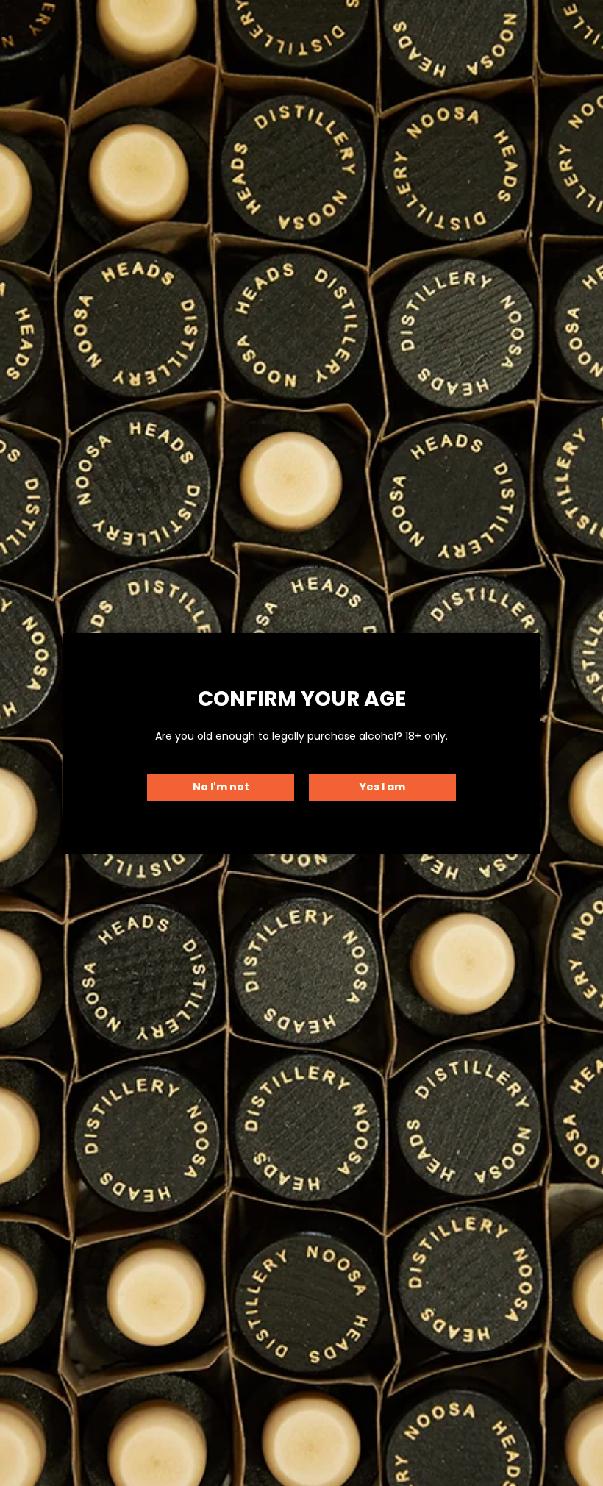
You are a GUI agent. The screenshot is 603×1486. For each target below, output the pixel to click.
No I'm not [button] (221, 786)
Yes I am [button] (382, 786)
